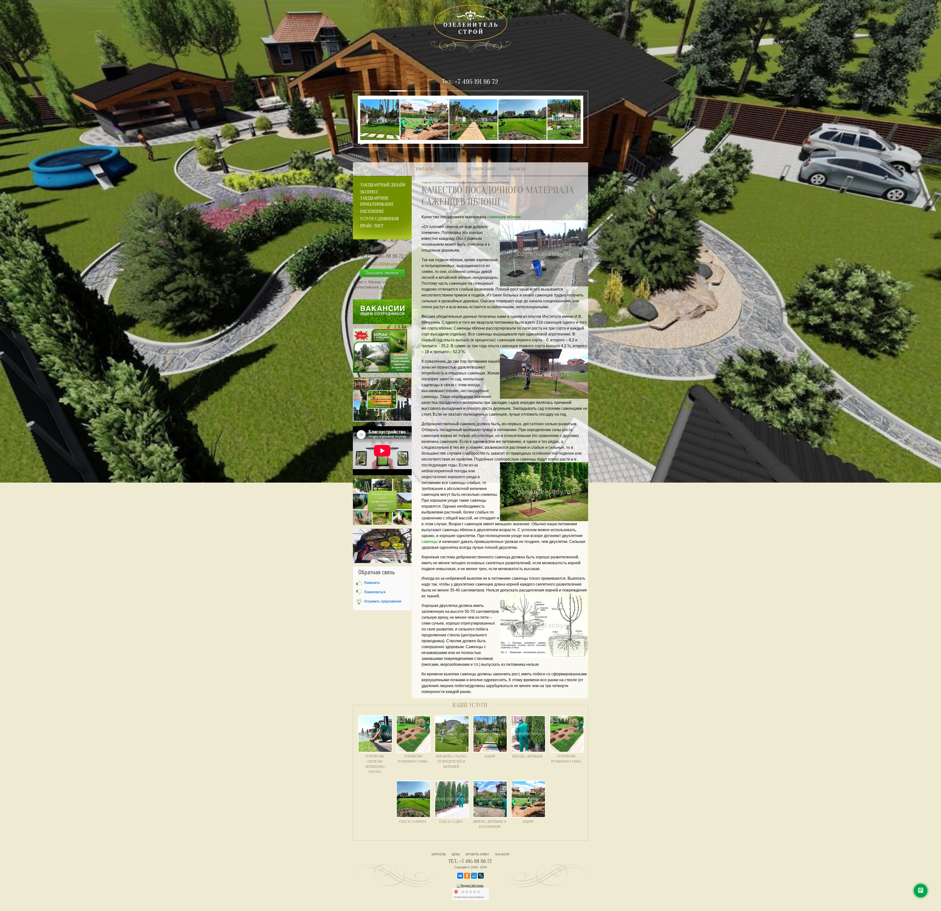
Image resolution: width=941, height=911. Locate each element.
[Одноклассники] (467, 876)
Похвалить (372, 582)
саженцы (429, 541)
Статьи (438, 182)
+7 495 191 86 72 (476, 82)
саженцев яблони (504, 216)
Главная (426, 182)
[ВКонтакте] (460, 876)
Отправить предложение (383, 601)
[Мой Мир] (474, 876)
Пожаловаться (374, 592)
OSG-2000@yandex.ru (387, 264)
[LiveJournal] (481, 876)
